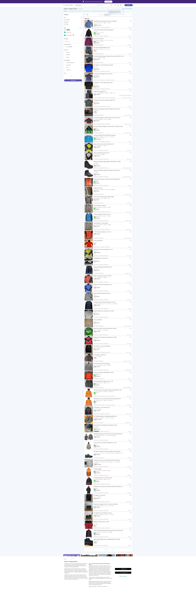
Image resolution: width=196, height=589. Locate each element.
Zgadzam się (124, 568)
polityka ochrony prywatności (102, 586)
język (73, 558)
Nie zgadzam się (124, 572)
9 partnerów (77, 577)
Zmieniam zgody (123, 576)
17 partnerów (80, 575)
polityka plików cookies (93, 586)
